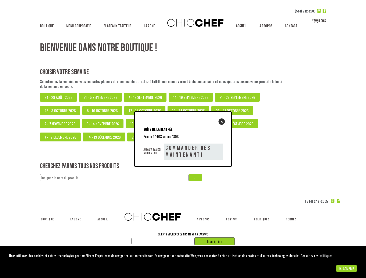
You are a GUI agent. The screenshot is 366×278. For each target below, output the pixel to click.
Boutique (47, 26)
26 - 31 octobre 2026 (232, 110)
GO (195, 178)
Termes (291, 219)
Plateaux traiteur (117, 26)
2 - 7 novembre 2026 (59, 123)
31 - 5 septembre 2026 (100, 97)
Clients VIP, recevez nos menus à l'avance (183, 234)
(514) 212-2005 (305, 11)
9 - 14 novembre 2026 (102, 123)
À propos (265, 26)
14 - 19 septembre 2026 (190, 97)
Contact (291, 26)
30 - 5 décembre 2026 (237, 123)
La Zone (149, 26)
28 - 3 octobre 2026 (60, 110)
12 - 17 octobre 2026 (145, 110)
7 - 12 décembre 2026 (60, 137)
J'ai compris (346, 268)
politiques (326, 255)
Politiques (262, 219)
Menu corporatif (78, 26)
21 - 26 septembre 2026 (237, 97)
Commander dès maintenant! (188, 151)
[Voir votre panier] (315, 20)
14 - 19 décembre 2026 (104, 137)
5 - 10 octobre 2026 (102, 110)
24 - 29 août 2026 (58, 97)
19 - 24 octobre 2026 (188, 110)
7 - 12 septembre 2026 (145, 97)
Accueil (241, 26)
